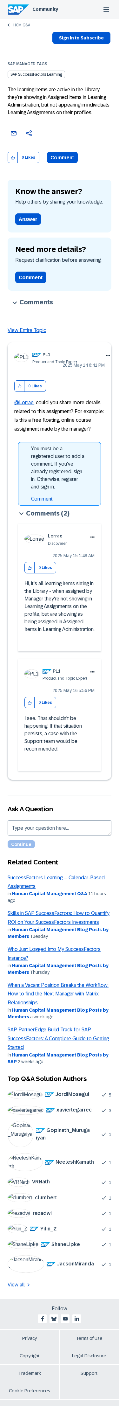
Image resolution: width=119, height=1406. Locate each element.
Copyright (30, 1355)
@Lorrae (24, 402)
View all (16, 1284)
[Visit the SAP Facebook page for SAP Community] (42, 1318)
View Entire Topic (27, 330)
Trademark (29, 1373)
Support (89, 1373)
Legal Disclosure (89, 1355)
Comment (62, 157)
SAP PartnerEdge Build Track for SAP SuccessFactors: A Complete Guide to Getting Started (58, 1038)
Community (45, 9)
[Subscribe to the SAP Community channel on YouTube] (65, 1318)
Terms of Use (89, 1338)
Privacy (29, 1338)
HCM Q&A (21, 25)
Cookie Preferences (29, 1390)
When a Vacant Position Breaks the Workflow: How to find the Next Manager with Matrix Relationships (58, 993)
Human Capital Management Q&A (49, 893)
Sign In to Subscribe (81, 37)
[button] (13, 157)
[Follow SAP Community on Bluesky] (53, 1318)
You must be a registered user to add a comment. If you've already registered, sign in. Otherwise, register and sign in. (57, 467)
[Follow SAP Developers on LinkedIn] (76, 1318)
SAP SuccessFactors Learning (36, 74)
